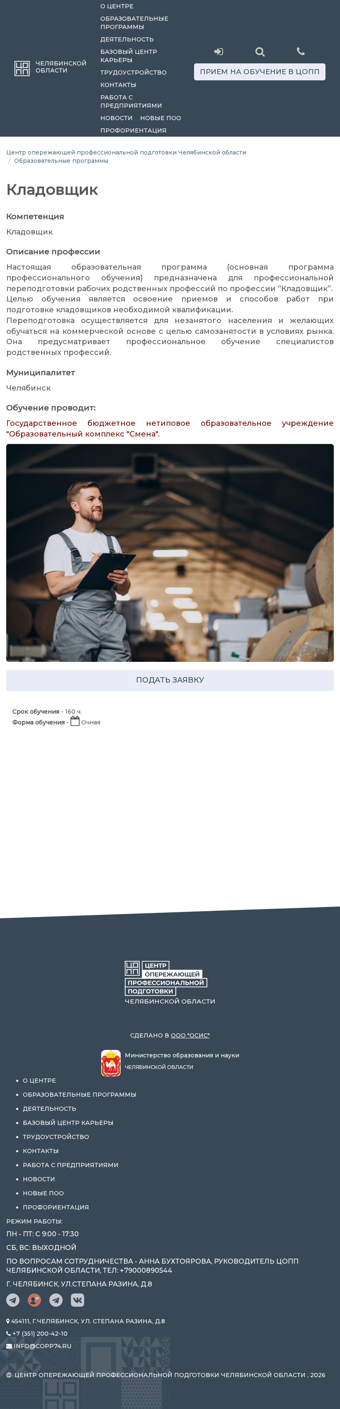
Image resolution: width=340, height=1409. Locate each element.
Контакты (118, 85)
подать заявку (170, 680)
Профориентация (133, 130)
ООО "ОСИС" (190, 1035)
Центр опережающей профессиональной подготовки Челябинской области (126, 152)
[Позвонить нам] (300, 50)
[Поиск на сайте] (259, 51)
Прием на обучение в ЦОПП (260, 72)
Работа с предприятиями (131, 101)
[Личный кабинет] (218, 51)
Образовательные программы (134, 23)
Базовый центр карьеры (128, 56)
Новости (116, 118)
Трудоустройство (133, 72)
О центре (117, 6)
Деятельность (127, 39)
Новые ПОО (160, 118)
